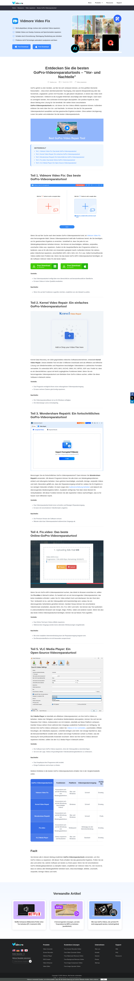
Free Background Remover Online (74, 959)
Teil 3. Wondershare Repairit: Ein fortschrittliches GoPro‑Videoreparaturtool (60, 157)
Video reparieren (30, 8)
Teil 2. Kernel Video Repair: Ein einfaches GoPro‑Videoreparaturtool (58, 154)
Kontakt (97, 952)
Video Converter (48, 949)
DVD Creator (47, 959)
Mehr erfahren (94, 979)
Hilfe (116, 949)
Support (119, 2)
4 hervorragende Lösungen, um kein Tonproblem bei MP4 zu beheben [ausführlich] (67, 924)
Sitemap (97, 963)
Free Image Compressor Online (73, 963)
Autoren (97, 956)
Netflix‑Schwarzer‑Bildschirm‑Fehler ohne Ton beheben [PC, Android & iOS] (29, 923)
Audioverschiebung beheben (79, 487)
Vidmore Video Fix (35, 21)
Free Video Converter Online (72, 952)
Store (89, 2)
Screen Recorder (48, 952)
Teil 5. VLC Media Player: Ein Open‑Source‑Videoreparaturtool (56, 163)
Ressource (109, 2)
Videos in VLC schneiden (76, 728)
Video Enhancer (47, 963)
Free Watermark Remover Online (73, 956)
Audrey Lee (53, 82)
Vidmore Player (47, 956)
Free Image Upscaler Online (72, 966)
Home (14, 8)
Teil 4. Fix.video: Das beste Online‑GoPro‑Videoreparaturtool (55, 160)
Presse (97, 959)
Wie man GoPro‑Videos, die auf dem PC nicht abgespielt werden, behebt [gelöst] (105, 923)
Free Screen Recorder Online (72, 949)
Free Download (23, 47)
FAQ (116, 952)
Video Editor (46, 966)
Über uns (97, 949)
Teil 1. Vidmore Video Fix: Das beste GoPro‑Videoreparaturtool (56, 151)
